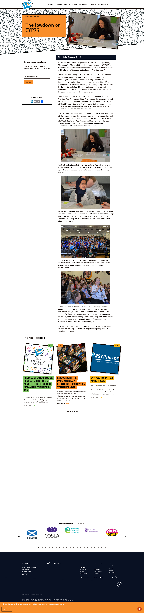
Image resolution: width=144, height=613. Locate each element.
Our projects (112, 565)
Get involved (73, 4)
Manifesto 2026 (83, 4)
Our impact (111, 570)
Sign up (28, 82)
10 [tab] (70, 547)
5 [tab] (52, 547)
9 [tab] (66, 547)
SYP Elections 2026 (104, 4)
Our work (59, 4)
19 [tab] (101, 547)
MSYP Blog (35, 17)
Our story (82, 571)
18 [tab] (98, 547)
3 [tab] (45, 547)
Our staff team (83, 569)
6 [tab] (56, 547)
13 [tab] (80, 547)
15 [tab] (87, 547)
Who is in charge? (84, 573)
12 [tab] (77, 547)
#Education (94, 385)
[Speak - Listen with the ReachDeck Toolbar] (139, 609)
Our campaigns (112, 567)
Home (27, 17)
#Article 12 (60, 391)
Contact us (55, 563)
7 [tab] (59, 547)
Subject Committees (84, 577)
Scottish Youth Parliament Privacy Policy (32, 594)
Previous (18, 536)
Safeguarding (113, 577)
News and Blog (98, 577)
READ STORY (28, 405)
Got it (7, 609)
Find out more (84, 481)
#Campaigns (27, 395)
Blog (65, 4)
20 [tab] (105, 547)
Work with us (112, 572)
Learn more (60, 604)
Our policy (111, 568)
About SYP (51, 4)
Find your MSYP (98, 571)
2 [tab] (42, 547)
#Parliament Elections (79, 391)
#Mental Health (102, 385)
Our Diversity (97, 573)
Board (81, 575)
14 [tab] (84, 547)
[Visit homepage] (27, 6)
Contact (93, 4)
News (117, 346)
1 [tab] (38, 547)
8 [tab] (63, 547)
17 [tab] (94, 547)
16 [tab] (91, 547)
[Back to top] (119, 584)
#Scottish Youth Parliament (39, 395)
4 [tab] (49, 547)
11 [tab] (73, 547)
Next (125, 536)
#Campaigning (68, 391)
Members (97, 569)
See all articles (72, 411)
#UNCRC (50, 395)
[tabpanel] (32, 535)
